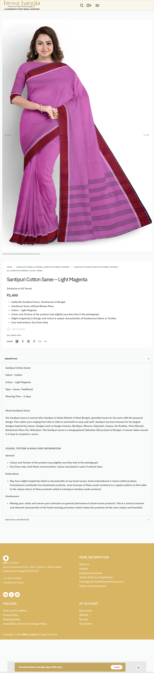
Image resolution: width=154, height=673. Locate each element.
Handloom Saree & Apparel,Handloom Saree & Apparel (42, 267)
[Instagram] (11, 594)
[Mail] (39, 341)
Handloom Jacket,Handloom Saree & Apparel (96, 267)
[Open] (97, 5)
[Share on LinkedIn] (28, 341)
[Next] (146, 135)
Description (11, 359)
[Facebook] (5, 594)
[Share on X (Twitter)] (17, 341)
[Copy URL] (45, 341)
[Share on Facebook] (22, 341)
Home (9, 267)
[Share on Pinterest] (34, 341)
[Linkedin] (17, 594)
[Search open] (81, 5)
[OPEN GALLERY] (77, 135)
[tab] (77, 359)
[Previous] (8, 135)
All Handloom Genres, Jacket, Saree (24, 270)
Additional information (17, 520)
